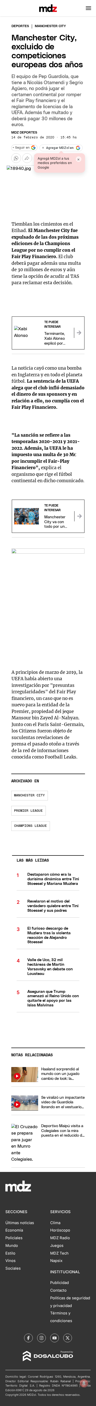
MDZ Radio (60, 1238)
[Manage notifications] (84, 1383)
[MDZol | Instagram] (41, 1338)
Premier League (28, 810)
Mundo (11, 1245)
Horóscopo (60, 1230)
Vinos (10, 1260)
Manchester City (29, 795)
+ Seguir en (21, 147)
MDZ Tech (59, 1253)
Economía (14, 1230)
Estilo (10, 1253)
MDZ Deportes (24, 132)
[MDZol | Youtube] (54, 1338)
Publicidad (59, 1282)
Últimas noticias (19, 1223)
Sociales (13, 1268)
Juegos (56, 1245)
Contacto (58, 1290)
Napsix (56, 1260)
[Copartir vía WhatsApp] (16, 158)
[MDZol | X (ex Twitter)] (67, 1338)
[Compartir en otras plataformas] (27, 158)
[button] (88, 8)
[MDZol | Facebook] (28, 1338)
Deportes (20, 26)
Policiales (14, 1238)
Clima (55, 1223)
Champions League (30, 826)
